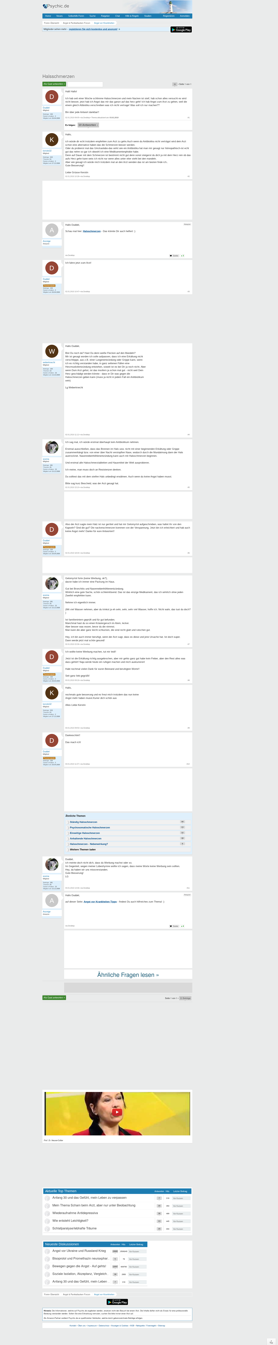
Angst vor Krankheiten (104, 1294)
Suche (92, 16)
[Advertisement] (128, 790)
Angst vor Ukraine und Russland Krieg (79, 1250)
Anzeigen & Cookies (119, 1325)
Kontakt (73, 1325)
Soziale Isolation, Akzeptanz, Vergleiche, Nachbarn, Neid (92, 1273)
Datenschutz (104, 1325)
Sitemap (161, 1325)
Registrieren (168, 16)
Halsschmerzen (58, 76)
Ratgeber (105, 16)
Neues (59, 16)
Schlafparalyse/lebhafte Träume (74, 1228)
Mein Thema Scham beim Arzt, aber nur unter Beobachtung (93, 1205)
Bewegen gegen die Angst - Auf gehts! (79, 1266)
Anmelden (185, 16)
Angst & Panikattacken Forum (76, 1294)
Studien (147, 16)
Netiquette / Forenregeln (146, 1325)
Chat (117, 16)
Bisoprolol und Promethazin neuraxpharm (81, 1258)
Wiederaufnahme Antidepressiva (75, 1212)
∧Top (271, 1341)
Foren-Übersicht (51, 1294)
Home (48, 16)
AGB (132, 1325)
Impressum (92, 1325)
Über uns (82, 1325)
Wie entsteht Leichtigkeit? (70, 1220)
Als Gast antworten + (54, 84)
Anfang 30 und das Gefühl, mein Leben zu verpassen (89, 1197)
